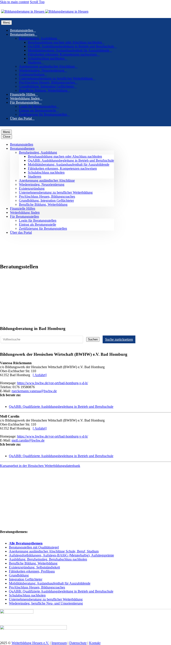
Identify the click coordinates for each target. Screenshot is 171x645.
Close (6, 136)
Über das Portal (22, 118)
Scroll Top (37, 2)
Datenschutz (78, 643)
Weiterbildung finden (26, 98)
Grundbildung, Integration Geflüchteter (48, 86)
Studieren (36, 62)
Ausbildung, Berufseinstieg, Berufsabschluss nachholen (48, 559)
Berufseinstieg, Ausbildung (39, 38)
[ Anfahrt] (40, 375)
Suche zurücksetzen (119, 339)
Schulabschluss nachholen (47, 58)
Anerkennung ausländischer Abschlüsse (48, 66)
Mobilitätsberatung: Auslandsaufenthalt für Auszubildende (70, 50)
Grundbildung (19, 575)
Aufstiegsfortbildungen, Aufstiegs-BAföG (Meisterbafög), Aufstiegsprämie (61, 555)
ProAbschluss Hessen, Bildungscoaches (48, 82)
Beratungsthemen (23, 34)
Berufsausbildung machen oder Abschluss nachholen (66, 42)
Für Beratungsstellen (26, 102)
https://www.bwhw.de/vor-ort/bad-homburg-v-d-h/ (52, 383)
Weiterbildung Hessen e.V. (30, 643)
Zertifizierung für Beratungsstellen (44, 114)
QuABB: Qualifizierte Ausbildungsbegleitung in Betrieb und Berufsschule (61, 406)
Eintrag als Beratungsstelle (39, 110)
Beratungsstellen (23, 30)
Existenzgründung (33, 74)
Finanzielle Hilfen (24, 94)
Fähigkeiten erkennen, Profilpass (32, 571)
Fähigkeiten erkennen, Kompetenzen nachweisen (64, 54)
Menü (6, 22)
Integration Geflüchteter (25, 579)
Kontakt (94, 643)
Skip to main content (14, 2)
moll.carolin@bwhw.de (28, 440)
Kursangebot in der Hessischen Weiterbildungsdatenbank (40, 466)
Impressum (59, 643)
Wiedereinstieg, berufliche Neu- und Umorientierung (46, 603)
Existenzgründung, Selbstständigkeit (34, 567)
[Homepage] (44, 11)
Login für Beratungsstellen (39, 106)
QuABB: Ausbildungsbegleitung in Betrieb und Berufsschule (72, 46)
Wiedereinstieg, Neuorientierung (43, 70)
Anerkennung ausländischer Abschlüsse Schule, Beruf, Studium (54, 551)
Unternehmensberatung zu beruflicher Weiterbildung (57, 78)
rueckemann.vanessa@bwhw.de (34, 391)
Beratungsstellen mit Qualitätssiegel (34, 547)
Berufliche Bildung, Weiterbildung (44, 90)
